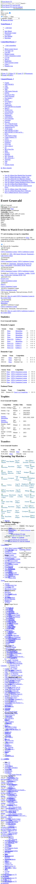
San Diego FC (14, 696)
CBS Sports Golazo (14, 819)
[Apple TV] (20, 73)
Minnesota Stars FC (16, 694)
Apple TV (11, 786)
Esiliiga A (19, 339)
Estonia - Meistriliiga (4, 417)
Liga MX (11, 587)
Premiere (11, 838)
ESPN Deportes (13, 779)
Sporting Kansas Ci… (17, 703)
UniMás (27, 273)
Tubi (9, 844)
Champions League (14, 559)
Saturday (11, 531)
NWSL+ (11, 836)
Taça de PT (8, 880)
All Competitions (10, 597)
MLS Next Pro (12, 832)
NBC (10, 773)
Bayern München (13, 635)
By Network (4, 246)
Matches (7, 521)
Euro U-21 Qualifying (21, 392)
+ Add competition (10, 45)
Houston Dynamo (15, 680)
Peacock (11, 805)
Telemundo (11, 798)
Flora (12, 209)
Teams (7, 601)
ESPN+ (10, 783)
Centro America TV (14, 820)
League (5, 16)
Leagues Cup (12, 585)
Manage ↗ (8, 24)
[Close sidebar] (1, 196)
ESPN (10, 771)
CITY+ (10, 822)
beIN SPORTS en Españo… (17, 790)
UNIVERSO (12, 800)
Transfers (3, 226)
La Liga (10, 566)
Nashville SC (14, 651)
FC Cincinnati (14, 660)
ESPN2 (10, 776)
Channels (7, 709)
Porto (10, 634)
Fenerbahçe (11, 640)
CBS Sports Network (14, 774)
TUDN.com (8, 275)
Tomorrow (11, 530)
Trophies (3, 224)
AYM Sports (12, 812)
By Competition (13, 246)
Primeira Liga (12, 572)
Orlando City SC (15, 665)
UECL (7, 863)
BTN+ (10, 817)
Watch (3, 220)
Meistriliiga (4, 303)
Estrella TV (11, 824)
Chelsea (10, 610)
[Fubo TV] (4, 73)
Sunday (10, 533)
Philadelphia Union (16, 672)
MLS (6, 866)
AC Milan (11, 629)
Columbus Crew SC (16, 675)
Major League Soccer (15, 548)
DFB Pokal (11, 576)
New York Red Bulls (16, 663)
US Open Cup (12, 550)
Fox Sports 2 (12, 785)
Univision (11, 803)
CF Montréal (14, 673)
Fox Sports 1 (12, 781)
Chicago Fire (14, 655)
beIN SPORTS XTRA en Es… (14, 132)
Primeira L (8, 878)
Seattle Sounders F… (16, 699)
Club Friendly (12, 594)
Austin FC (13, 701)
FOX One (11, 827)
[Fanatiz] (4, 75)
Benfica (10, 632)
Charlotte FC (14, 658)
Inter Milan (11, 627)
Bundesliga (11, 569)
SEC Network (12, 839)
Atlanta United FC (16, 670)
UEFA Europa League (11, 62)
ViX (9, 846)
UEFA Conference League (26, 252)
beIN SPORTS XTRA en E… (17, 815)
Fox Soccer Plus (13, 778)
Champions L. (9, 859)
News (6, 854)
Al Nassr (11, 642)
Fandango (11, 826)
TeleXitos (11, 843)
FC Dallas (13, 685)
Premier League (13, 564)
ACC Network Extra (14, 807)
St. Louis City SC (15, 687)
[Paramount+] (28, 73)
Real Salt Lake (14, 691)
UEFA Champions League (13, 56)
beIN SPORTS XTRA (15, 814)
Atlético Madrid (13, 623)
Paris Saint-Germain (14, 639)
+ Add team (8, 28)
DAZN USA (12, 797)
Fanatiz (10, 766)
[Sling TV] (12, 73)
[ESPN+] (10, 75)
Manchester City (13, 613)
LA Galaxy (13, 697)
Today (10, 528)
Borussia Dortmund (14, 637)
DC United (13, 668)
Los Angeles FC (15, 682)
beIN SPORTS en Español (13, 106)
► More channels (6, 168)
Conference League (14, 562)
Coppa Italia (12, 578)
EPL (6, 869)
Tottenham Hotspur (14, 617)
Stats (2, 222)
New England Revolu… (17, 656)
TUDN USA (12, 793)
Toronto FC (14, 667)
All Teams (8, 706)
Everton (10, 618)
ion (9, 831)
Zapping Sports (13, 848)
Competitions (5, 42)
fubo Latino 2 (12, 829)
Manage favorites (7, 20)
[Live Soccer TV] (6, 1)
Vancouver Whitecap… (17, 679)
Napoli (10, 630)
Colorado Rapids (15, 689)
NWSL (10, 551)
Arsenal (10, 608)
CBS (9, 769)
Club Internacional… (16, 653)
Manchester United (14, 615)
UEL (6, 861)
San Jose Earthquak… (16, 684)
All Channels (9, 851)
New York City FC (15, 662)
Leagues (7, 540)
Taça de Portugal (13, 574)
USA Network (12, 795)
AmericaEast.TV (13, 810)
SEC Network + (13, 841)
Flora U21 (10, 339)
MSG (10, 834)
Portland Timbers (15, 692)
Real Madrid (12, 622)
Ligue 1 (10, 571)
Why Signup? (30, 526)
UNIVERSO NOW (19, 265)
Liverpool (11, 611)
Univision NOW (17, 275)
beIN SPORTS (13, 768)
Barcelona (11, 620)
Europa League (13, 560)
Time (12, 16)
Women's (7, 856)
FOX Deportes (12, 802)
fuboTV (10, 791)
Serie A (10, 567)
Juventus (11, 625)
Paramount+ (12, 788)
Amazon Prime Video (15, 809)
